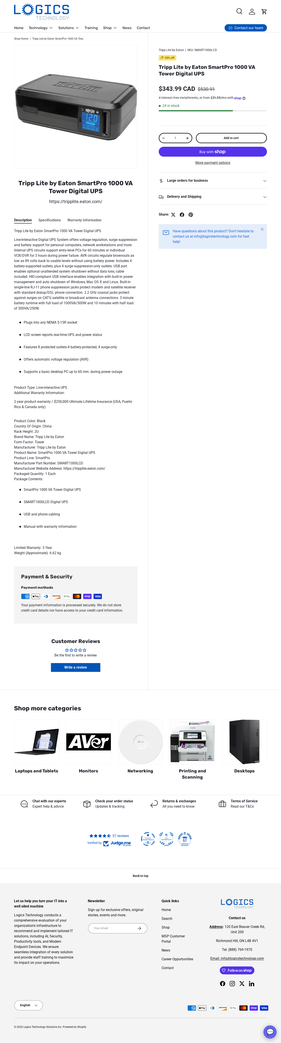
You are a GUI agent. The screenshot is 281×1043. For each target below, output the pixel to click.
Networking (140, 771)
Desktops (244, 771)
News (126, 28)
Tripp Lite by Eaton (171, 50)
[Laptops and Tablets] (36, 742)
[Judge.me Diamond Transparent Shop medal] (148, 839)
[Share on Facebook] (182, 214)
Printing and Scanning (192, 774)
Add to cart (231, 138)
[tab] (23, 220)
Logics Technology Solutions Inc (42, 1026)
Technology (38, 28)
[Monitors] (88, 742)
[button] (264, 11)
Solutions (66, 28)
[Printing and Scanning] (192, 742)
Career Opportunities (177, 959)
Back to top (140, 876)
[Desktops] (244, 742)
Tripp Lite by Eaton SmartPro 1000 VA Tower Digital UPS (58, 38)
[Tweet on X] (173, 214)
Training (91, 28)
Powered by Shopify (74, 1026)
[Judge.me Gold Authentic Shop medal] (166, 839)
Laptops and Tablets (36, 771)
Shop (107, 28)
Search (167, 919)
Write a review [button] (75, 667)
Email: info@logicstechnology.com (237, 958)
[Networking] (140, 742)
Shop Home (21, 38)
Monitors (88, 771)
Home (18, 28)
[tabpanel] (75, 392)
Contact (143, 28)
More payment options (212, 163)
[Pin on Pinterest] (190, 214)
